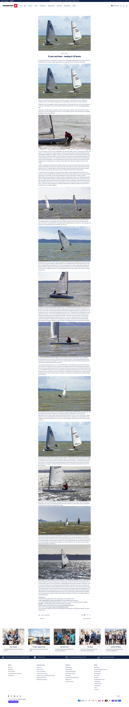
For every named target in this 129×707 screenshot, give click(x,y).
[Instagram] (11, 696)
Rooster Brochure (69, 681)
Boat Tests (96, 675)
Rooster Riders (69, 669)
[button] (126, 5)
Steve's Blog (47, 615)
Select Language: (5, 1)
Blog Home (96, 667)
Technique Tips (97, 683)
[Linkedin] (20, 696)
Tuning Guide (97, 685)
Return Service (40, 669)
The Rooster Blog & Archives (100, 669)
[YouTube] (14, 696)
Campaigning (97, 681)
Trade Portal (11, 675)
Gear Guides (68, 675)
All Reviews (10, 669)
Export (42, 615)
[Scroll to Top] (126, 700)
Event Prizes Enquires (70, 673)
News (95, 687)
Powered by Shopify (22, 699)
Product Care (68, 679)
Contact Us (39, 667)
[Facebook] (8, 696)
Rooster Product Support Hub (72, 677)
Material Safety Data (41, 677)
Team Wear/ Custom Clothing (14, 673)
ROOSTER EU (14, 699)
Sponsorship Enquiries (71, 671)
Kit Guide (96, 677)
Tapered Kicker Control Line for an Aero (51, 600)
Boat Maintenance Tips (99, 679)
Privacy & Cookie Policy (42, 673)
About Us (10, 667)
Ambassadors (69, 667)
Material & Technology (42, 679)
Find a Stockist (11, 671)
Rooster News (97, 671)
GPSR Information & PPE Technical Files (46, 675)
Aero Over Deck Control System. (66, 605)
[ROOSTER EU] (10, 6)
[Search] (120, 5)
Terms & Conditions (41, 671)
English (118, 696)
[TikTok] (17, 696)
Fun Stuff (96, 689)
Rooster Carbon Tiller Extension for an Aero (58, 606)
